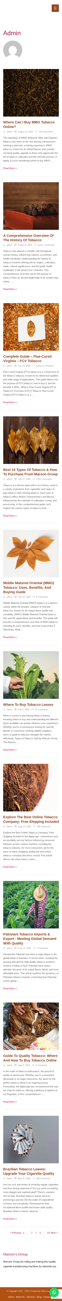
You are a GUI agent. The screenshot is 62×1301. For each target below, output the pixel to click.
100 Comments (43, 1178)
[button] (54, 1292)
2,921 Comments (44, 479)
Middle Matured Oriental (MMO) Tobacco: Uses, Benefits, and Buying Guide (28, 587)
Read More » (10, 168)
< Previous (15, 1233)
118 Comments (46, 132)
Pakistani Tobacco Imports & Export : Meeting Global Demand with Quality (29, 938)
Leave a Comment (46, 245)
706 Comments (44, 826)
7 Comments (42, 948)
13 (48, 1233)
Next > (54, 1233)
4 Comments (41, 1065)
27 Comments (41, 709)
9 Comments (42, 597)
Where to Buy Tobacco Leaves (28, 705)
